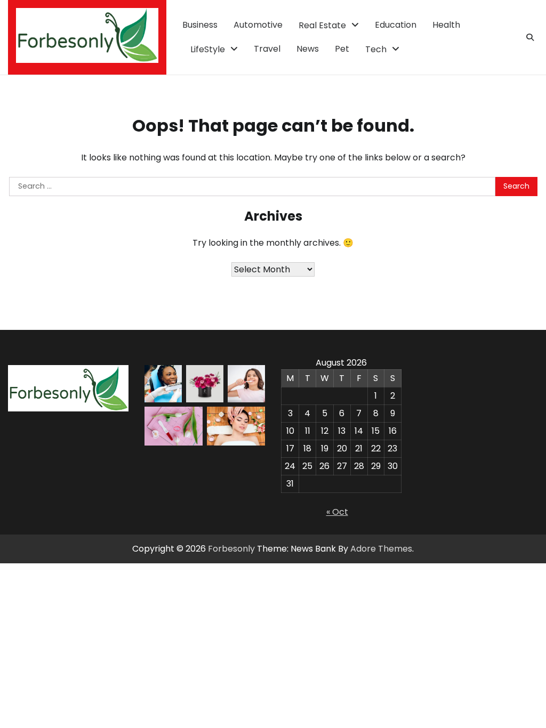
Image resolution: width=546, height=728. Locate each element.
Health (446, 25)
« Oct (337, 512)
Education (395, 25)
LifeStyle (207, 49)
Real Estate (322, 25)
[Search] (530, 37)
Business (200, 25)
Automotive (258, 25)
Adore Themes (381, 549)
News (307, 49)
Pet (342, 49)
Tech (376, 49)
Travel (267, 49)
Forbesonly (231, 549)
